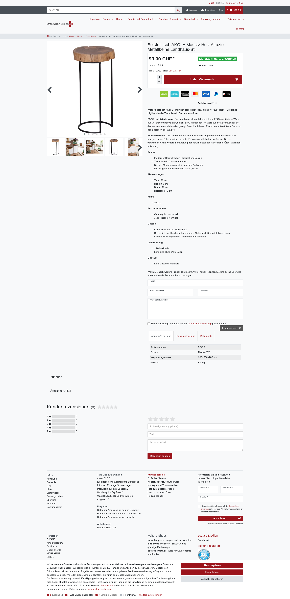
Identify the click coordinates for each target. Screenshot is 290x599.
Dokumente (206, 336)
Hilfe (49, 485)
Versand (51, 503)
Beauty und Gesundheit (140, 19)
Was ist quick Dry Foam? (110, 492)
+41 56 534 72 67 (233, 3)
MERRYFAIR (53, 553)
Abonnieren (219, 518)
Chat (211, 3)
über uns (51, 499)
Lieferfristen (53, 492)
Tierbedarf (190, 19)
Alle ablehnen (212, 572)
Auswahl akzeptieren (212, 579)
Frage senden (229, 328)
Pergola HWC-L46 (106, 527)
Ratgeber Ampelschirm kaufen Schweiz (118, 510)
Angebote (94, 19)
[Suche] (178, 10)
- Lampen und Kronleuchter (170, 540)
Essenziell (57, 594)
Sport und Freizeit (169, 19)
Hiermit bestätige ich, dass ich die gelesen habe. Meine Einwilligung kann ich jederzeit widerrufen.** (222, 509)
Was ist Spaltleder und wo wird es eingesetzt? (115, 497)
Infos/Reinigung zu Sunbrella (112, 488)
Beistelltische (90, 36)
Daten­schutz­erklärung (99, 589)
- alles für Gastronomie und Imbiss (169, 552)
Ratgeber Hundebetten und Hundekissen (119, 513)
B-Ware (240, 28)
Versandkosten (175, 71)
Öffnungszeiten (55, 496)
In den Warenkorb (202, 79)
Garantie (51, 482)
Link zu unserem (159, 492)
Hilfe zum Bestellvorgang (161, 488)
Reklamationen (155, 495)
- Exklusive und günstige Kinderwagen (167, 545)
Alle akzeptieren (212, 565)
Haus (119, 19)
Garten (107, 19)
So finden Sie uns (157, 478)
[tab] (161, 336)
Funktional (130, 594)
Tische (80, 36)
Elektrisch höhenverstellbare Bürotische (118, 481)
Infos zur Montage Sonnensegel (114, 485)
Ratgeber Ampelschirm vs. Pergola (115, 517)
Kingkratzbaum (55, 542)
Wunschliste (207, 65)
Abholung (52, 478)
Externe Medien (109, 594)
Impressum (107, 585)
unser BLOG (103, 478)
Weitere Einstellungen (150, 594)
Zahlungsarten (54, 507)
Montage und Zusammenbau (163, 485)
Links (49, 489)
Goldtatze (52, 546)
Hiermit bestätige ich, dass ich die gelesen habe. (189, 323)
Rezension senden (160, 456)
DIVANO (51, 539)
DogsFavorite (54, 549)
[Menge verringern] (159, 81)
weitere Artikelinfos (161, 336)
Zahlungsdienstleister (81, 594)
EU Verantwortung (185, 336)
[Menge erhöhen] (159, 77)
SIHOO (50, 557)
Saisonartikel (234, 19)
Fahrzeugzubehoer (211, 19)
